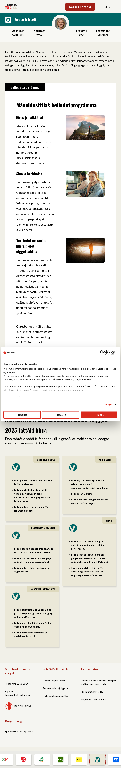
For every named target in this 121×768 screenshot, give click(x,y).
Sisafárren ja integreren (42, 589)
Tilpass (59, 415)
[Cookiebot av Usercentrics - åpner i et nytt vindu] (105, 352)
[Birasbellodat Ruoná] (60, 759)
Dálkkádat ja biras (46, 459)
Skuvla (109, 520)
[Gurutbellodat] (97, 759)
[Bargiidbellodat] (23, 759)
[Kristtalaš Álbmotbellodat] (79, 759)
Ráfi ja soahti (105, 459)
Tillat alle (99, 415)
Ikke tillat (22, 415)
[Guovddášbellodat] (42, 759)
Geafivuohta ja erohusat (43, 528)
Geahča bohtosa (80, 7)
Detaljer (108, 404)
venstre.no (103, 34)
